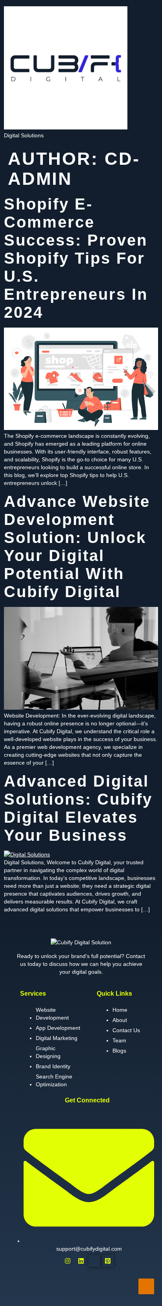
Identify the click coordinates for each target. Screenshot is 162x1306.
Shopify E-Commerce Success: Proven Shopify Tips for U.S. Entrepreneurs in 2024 (76, 258)
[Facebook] (54, 1261)
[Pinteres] (108, 1261)
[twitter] (94, 1261)
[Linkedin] (81, 1261)
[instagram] (68, 1261)
